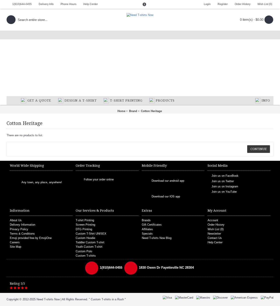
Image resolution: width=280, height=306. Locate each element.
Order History (216, 224)
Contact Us (215, 238)
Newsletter (214, 233)
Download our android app (168, 181)
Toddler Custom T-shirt (90, 242)
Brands (146, 220)
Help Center (215, 242)
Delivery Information (22, 224)
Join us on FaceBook (225, 175)
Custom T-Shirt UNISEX (91, 233)
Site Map (15, 246)
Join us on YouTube (224, 191)
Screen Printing (85, 224)
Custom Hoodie (85, 238)
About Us (16, 220)
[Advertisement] (140, 63)
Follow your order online (99, 179)
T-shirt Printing (85, 220)
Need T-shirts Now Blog (157, 238)
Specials (147, 233)
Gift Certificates (152, 224)
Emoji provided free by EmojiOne (31, 238)
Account (213, 220)
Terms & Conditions (22, 233)
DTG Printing (84, 229)
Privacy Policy (19, 229)
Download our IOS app (166, 196)
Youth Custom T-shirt (89, 246)
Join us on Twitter (223, 181)
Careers (15, 242)
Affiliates (147, 229)
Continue (258, 149)
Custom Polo (84, 251)
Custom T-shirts (86, 255)
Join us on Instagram (225, 186)
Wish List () (216, 229)
